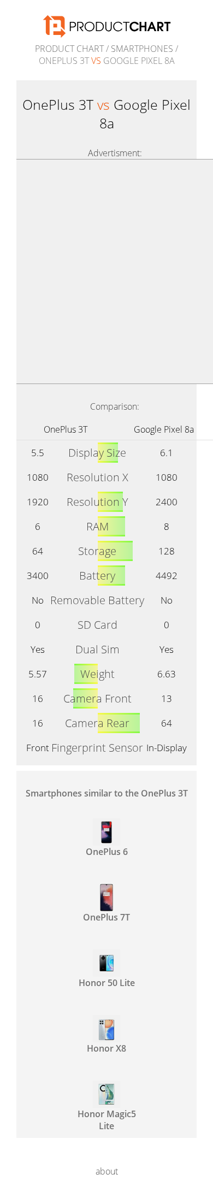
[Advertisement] (106, 271)
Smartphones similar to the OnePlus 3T (107, 793)
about (107, 1171)
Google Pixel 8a (164, 429)
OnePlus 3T (65, 429)
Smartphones (142, 49)
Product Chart (69, 49)
